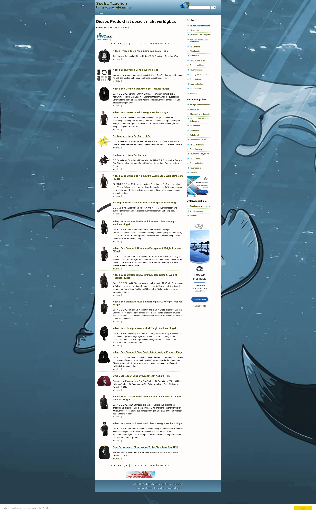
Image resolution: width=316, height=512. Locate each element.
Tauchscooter (195, 89)
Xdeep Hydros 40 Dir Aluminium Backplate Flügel (140, 51)
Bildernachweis (173, 488)
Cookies (149, 488)
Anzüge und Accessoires (200, 25)
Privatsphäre (159, 488)
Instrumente (195, 46)
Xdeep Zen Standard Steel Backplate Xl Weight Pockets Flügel (148, 352)
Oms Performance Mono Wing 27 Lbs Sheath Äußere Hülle (146, 447)
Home (100, 13)
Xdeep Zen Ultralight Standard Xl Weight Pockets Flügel (144, 328)
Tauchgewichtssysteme (199, 74)
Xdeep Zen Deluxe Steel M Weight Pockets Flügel (140, 112)
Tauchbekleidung (197, 65)
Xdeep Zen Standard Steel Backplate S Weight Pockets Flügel (148, 423)
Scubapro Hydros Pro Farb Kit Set (132, 136)
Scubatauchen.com (151, 484)
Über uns (140, 488)
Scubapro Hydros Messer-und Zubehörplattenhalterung (144, 202)
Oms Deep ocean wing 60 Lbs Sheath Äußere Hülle (142, 376)
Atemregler (194, 30)
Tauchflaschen (196, 70)
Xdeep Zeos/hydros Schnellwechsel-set (135, 70)
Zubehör (193, 93)
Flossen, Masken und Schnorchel (198, 40)
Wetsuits (193, 216)
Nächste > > (160, 43)
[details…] (117, 59)
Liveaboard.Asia (196, 211)
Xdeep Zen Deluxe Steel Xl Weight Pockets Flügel (141, 88)
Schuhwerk (194, 56)
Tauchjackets (195, 79)
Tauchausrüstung (103, 40)
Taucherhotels (199, 306)
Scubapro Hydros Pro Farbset (130, 155)
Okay (302, 507)
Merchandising (196, 51)
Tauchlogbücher (196, 84)
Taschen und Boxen (198, 60)
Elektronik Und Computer (200, 35)
